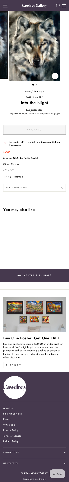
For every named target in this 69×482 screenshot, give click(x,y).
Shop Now (13, 365)
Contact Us (11, 452)
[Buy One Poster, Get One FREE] (34, 314)
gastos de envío (19, 113)
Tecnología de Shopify (34, 479)
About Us (8, 408)
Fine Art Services (12, 413)
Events (6, 419)
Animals (38, 91)
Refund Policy (10, 441)
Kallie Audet (34, 97)
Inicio (28, 91)
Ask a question (16, 187)
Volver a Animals (37, 275)
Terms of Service (12, 436)
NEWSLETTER (11, 463)
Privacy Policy (10, 430)
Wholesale (9, 425)
